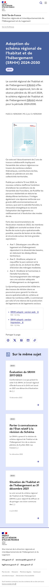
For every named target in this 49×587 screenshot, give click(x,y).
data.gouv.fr (25, 565)
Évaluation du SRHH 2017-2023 (22, 373)
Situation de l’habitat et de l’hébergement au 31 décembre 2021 (24, 485)
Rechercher (41, 2)
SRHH (9, 69)
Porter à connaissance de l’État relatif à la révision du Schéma (23, 428)
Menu (45, 2)
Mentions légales (25, 572)
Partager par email (28, 340)
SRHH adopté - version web (23, 312)
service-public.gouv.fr (24, 560)
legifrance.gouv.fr (9, 565)
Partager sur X (14, 340)
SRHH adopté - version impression (20, 321)
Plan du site (6, 572)
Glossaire (15, 572)
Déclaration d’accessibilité (25, 576)
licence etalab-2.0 (8, 584)
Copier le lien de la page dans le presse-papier (34, 340)
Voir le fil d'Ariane (8, 27)
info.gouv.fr (6, 560)
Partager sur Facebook (8, 340)
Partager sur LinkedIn (21, 340)
